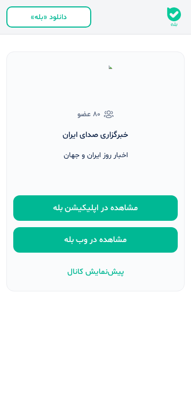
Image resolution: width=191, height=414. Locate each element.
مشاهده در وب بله (95, 240)
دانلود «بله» (49, 17)
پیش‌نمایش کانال (95, 272)
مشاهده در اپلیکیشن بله (95, 208)
